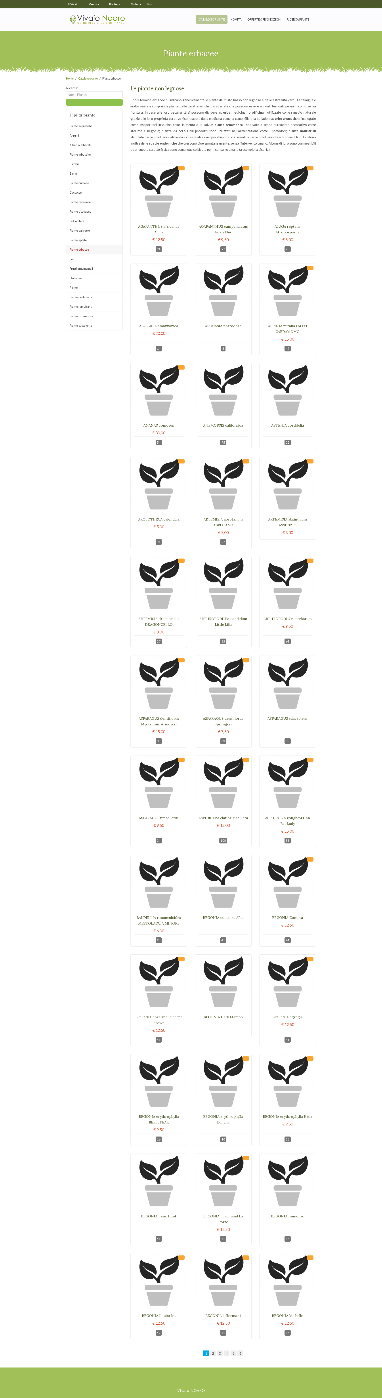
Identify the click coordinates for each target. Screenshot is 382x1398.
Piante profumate (81, 297)
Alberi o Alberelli (80, 145)
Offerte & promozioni (264, 19)
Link (149, 4)
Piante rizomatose (81, 316)
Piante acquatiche (81, 126)
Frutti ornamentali (81, 268)
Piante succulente (81, 325)
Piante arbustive (80, 154)
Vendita (94, 4)
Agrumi (74, 135)
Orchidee (76, 278)
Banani (74, 173)
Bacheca (115, 4)
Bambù (74, 164)
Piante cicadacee (80, 211)
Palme (74, 287)
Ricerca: (72, 88)
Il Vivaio (73, 4)
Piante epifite (78, 240)
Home (70, 78)
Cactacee (76, 192)
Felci (72, 259)
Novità (236, 19)
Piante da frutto (80, 230)
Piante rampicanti (81, 306)
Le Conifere (77, 221)
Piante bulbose (79, 183)
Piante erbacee (79, 249)
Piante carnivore (80, 202)
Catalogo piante (212, 19)
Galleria (136, 4)
